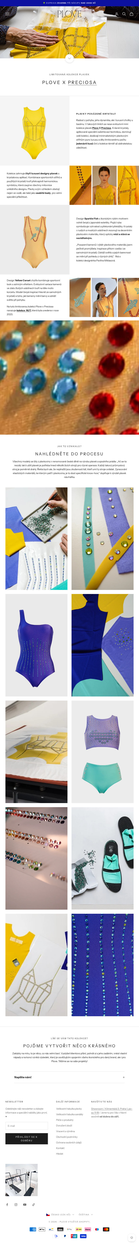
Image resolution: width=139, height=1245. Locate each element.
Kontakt (60, 1148)
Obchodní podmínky (66, 1136)
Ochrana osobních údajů (69, 1142)
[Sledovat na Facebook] (7, 1204)
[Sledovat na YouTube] (24, 1204)
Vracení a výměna (65, 1131)
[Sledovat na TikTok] (33, 1204)
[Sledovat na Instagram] (16, 1204)
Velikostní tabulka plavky (69, 1108)
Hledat (59, 1153)
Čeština (84, 1214)
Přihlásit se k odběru (27, 1139)
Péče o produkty (64, 1119)
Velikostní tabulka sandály (69, 1114)
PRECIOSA (82, 82)
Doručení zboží (64, 1125)
